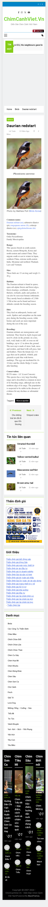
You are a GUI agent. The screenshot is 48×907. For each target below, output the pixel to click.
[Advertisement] (24, 79)
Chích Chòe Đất (14, 639)
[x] (25, 12)
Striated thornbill (26, 444)
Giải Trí (11, 698)
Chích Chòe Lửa (14, 645)
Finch (10, 692)
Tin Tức (11, 719)
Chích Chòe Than (15, 650)
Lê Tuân (12, 131)
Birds (10, 120)
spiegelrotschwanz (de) (26, 228)
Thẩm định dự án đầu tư (17, 568)
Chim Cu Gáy (13, 655)
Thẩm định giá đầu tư (15, 593)
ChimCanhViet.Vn (24, 19)
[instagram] (21, 12)
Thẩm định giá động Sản (17, 562)
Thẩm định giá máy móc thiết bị (20, 565)
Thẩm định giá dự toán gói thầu (20, 577)
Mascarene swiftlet (27, 470)
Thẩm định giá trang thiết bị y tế (20, 584)
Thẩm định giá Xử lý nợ (16, 587)
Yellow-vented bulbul (28, 457)
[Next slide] (42, 4)
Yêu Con (11, 740)
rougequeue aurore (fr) (19, 225)
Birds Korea (35, 211)
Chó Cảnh (12, 687)
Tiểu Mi (11, 713)
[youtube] (29, 12)
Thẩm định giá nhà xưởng (17, 590)
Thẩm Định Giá (13, 605)
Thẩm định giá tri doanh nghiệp (19, 571)
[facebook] (18, 12)
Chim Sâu (12, 676)
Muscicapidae (22, 400)
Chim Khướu (13, 666)
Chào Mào (12, 634)
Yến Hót (11, 735)
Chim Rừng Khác (15, 671)
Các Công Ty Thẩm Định (18, 629)
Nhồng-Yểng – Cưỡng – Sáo (20, 708)
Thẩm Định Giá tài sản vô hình (19, 574)
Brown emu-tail (25, 483)
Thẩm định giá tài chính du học (19, 602)
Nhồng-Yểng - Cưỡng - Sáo (39, 798)
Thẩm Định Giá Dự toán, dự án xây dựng (23, 581)
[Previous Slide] (38, 4)
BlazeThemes (34, 896)
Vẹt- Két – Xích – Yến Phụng (20, 729)
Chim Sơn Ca (13, 682)
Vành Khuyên (13, 724)
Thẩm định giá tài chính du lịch (19, 599)
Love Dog (12, 703)
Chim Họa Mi (13, 660)
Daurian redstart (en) (15, 222)
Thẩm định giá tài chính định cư (20, 596)
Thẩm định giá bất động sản (18, 559)
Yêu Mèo (11, 745)
